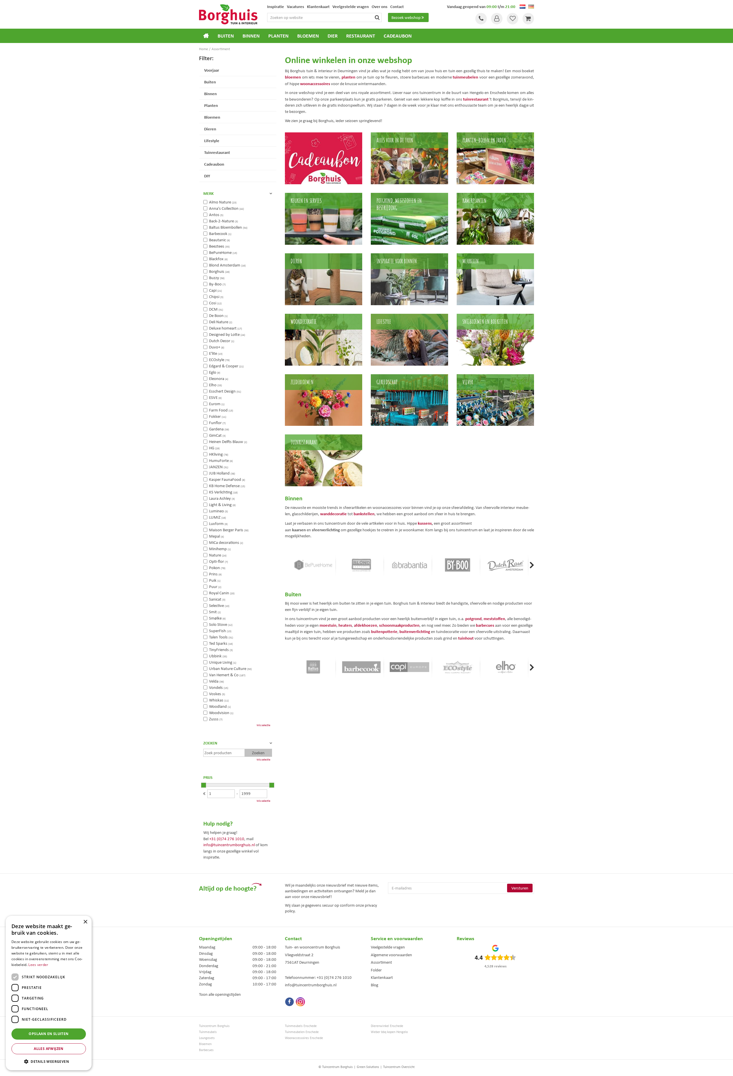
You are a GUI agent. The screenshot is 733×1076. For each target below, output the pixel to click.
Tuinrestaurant (217, 152)
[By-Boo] (457, 565)
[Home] (206, 36)
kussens (425, 523)
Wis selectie (263, 725)
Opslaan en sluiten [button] (48, 1033)
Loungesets (207, 1038)
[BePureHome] (313, 565)
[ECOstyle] (457, 667)
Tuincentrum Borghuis (214, 1026)
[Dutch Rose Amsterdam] (505, 565)
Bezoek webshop (406, 17)
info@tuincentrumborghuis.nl (229, 845)
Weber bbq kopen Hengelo (389, 1032)
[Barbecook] (361, 667)
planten (348, 77)
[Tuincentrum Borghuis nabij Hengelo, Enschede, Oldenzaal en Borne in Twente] (228, 14)
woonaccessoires (315, 84)
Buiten (210, 82)
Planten (211, 105)
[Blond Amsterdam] (361, 565)
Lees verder (38, 964)
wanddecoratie (333, 514)
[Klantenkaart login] (497, 18)
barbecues (485, 625)
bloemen (293, 77)
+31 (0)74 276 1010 (226, 839)
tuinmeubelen (465, 77)
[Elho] (505, 667)
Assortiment (381, 962)
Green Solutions (368, 1067)
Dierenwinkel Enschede (387, 1026)
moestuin (328, 625)
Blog (374, 985)
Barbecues (206, 1050)
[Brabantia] (409, 565)
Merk (208, 193)
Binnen (210, 94)
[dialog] (49, 993)
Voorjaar (211, 70)
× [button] (85, 922)
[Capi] (409, 667)
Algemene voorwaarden (391, 955)
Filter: (206, 58)
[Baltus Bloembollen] (313, 667)
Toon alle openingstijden (220, 994)
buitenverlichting (414, 631)
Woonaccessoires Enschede (304, 1038)
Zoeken (210, 743)
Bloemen (212, 117)
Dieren (210, 129)
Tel (481, 18)
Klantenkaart (382, 977)
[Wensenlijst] (512, 18)
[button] (48, 1061)
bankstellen (364, 514)
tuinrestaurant (475, 99)
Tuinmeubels (208, 1032)
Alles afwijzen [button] (49, 1048)
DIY (207, 176)
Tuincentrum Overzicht (399, 1067)
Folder (376, 970)
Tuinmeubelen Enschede (302, 1032)
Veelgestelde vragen (388, 947)
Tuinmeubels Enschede (301, 1026)
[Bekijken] (528, 18)
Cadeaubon (214, 164)
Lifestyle (211, 141)
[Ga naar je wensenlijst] (512, 18)
